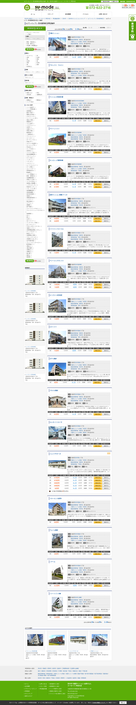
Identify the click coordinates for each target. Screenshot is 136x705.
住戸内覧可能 (31, 240)
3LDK (38, 62)
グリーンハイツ (54, 128)
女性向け (30, 150)
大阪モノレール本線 (76, 41)
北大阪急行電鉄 (42, 675)
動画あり (39, 100)
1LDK (38, 57)
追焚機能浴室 (31, 190)
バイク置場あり (32, 174)
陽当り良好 (30, 112)
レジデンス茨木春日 (31, 290)
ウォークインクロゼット (34, 208)
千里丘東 (84, 671)
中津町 (60, 671)
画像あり (29, 100)
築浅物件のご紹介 (54, 684)
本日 (38, 92)
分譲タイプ (30, 129)
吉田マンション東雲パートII (58, 195)
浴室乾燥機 (30, 192)
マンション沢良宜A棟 (56, 97)
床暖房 (29, 205)
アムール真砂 (54, 530)
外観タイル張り (32, 179)
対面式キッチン (32, 187)
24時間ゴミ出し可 (32, 239)
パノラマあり (30, 101)
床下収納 (30, 206)
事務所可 (30, 121)
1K (37, 55)
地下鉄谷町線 (98, 673)
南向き (29, 255)
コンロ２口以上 (32, 181)
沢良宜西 (48, 671)
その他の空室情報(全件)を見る (59, 491)
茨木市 (76, 37)
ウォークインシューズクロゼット (35, 211)
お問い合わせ (43, 684)
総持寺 (74, 678)
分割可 (29, 127)
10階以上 (30, 249)
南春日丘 (75, 671)
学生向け (30, 147)
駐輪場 (29, 172)
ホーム (27, 684)
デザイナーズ (31, 116)
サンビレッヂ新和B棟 (56, 160)
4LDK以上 (29, 66)
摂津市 (49, 668)
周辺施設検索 (43, 688)
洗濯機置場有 (31, 177)
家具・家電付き (32, 176)
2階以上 (29, 246)
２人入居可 (30, 123)
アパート (29, 32)
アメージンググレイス (57, 260)
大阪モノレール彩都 (71, 673)
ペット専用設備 (32, 109)
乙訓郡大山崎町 (74, 668)
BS (28, 217)
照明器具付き (31, 170)
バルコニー (30, 163)
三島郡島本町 (65, 668)
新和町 (80, 132)
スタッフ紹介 (43, 686)
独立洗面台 (30, 201)
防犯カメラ (30, 233)
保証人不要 (30, 120)
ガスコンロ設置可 (32, 143)
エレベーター (31, 168)
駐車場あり (30, 244)
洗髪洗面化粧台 (32, 197)
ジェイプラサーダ (55, 454)
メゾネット (30, 159)
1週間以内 (39, 94)
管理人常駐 (30, 130)
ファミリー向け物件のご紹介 (57, 693)
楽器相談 (30, 111)
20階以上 (30, 251)
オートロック (31, 224)
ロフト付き (30, 158)
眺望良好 (30, 132)
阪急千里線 (81, 673)
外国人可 (30, 141)
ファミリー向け (32, 152)
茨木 (79, 73)
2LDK (28, 61)
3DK (28, 62)
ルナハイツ (53, 327)
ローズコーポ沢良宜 (56, 295)
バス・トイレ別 (32, 188)
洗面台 (29, 196)
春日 (39, 671)
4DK (38, 64)
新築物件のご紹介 (54, 686)
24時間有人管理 (32, 235)
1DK (28, 57)
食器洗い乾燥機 (32, 183)
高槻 (79, 678)
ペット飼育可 (31, 107)
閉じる (123, 702)
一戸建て (29, 34)
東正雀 (65, 671)
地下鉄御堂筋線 (52, 675)
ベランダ (30, 161)
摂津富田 (83, 678)
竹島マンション (54, 33)
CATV (29, 219)
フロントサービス (32, 237)
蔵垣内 (43, 671)
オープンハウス (32, 139)
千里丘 (80, 107)
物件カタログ (28, 696)
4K (27, 64)
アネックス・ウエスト (57, 65)
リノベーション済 (32, 118)
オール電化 (30, 167)
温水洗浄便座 (31, 194)
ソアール (52, 561)
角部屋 (29, 257)
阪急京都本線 (74, 39)
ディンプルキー (32, 231)
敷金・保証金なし (31, 42)
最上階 (29, 253)
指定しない (30, 92)
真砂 (79, 37)
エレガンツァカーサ (56, 422)
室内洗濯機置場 (32, 154)
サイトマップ (28, 693)
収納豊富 (30, 213)
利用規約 (27, 691)
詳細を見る (97, 57)
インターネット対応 (33, 222)
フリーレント (31, 136)
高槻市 (44, 668)
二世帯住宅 (30, 134)
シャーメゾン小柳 (55, 593)
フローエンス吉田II (56, 498)
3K (37, 61)
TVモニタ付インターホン (34, 226)
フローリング (31, 156)
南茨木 (81, 39)
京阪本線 (105, 673)
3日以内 (29, 94)
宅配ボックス (31, 228)
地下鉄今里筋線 (89, 673)
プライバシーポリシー (31, 688)
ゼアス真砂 (53, 358)
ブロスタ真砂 (54, 390)
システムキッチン (32, 185)
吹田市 (54, 668)
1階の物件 (30, 248)
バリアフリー (31, 125)
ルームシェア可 (32, 145)
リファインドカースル (57, 229)
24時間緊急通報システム (34, 230)
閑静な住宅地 (31, 114)
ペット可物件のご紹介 (56, 688)
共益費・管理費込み (32, 45)
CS (28, 215)
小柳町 (80, 597)
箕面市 (59, 668)
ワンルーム (30, 55)
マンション (36, 32)
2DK (38, 59)
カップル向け (31, 149)
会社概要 (27, 686)
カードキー (30, 138)
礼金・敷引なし (31, 43)
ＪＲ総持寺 (69, 678)
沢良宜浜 (54, 671)
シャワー (30, 199)
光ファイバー (31, 221)
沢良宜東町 (81, 100)
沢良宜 (85, 41)
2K (27, 59)
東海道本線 (74, 73)
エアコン (30, 203)
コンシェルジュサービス (34, 242)
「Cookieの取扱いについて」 (98, 702)
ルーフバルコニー (32, 165)
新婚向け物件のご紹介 (56, 691)
